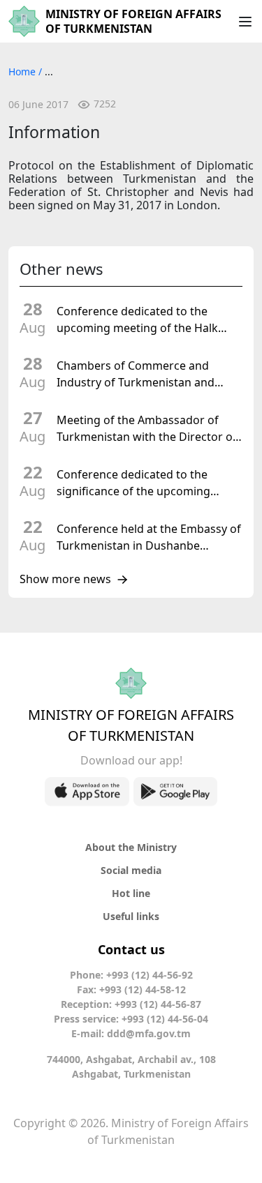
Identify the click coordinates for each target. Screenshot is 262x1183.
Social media (131, 870)
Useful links (131, 916)
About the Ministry (131, 847)
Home (23, 71)
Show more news (65, 580)
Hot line (131, 893)
